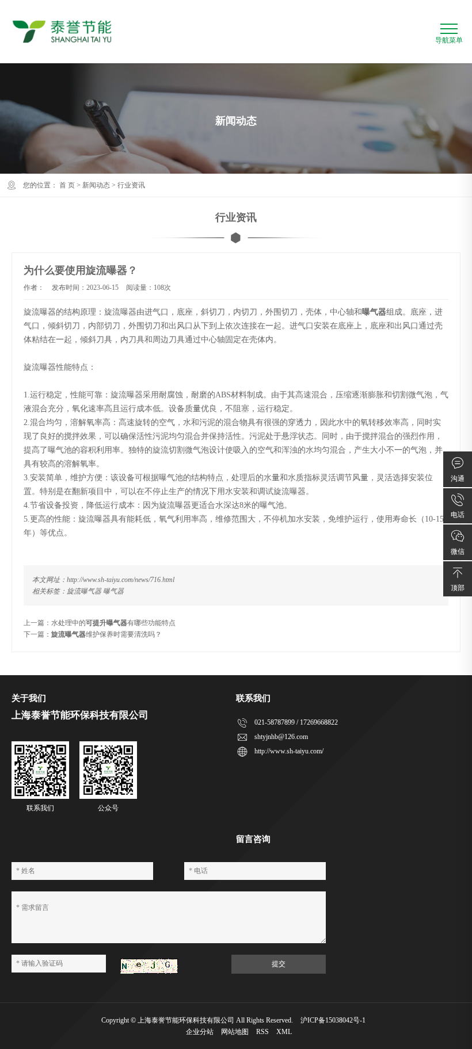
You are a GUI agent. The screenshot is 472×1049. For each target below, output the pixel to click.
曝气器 (113, 591)
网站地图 (235, 1032)
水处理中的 (68, 623)
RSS (262, 1032)
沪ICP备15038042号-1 (333, 1020)
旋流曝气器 (84, 591)
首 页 (67, 185)
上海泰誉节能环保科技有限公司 (186, 1020)
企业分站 (200, 1032)
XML (284, 1032)
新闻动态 (96, 185)
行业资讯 (131, 185)
